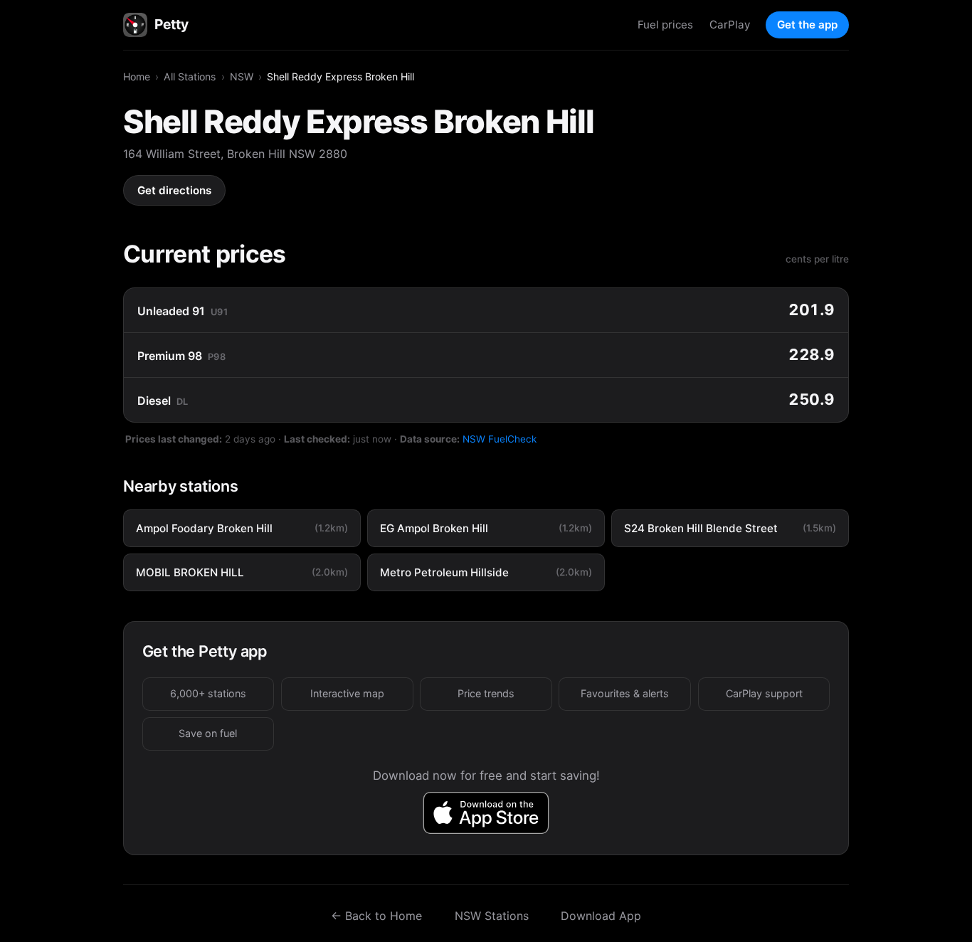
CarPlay (729, 24)
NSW (241, 76)
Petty (171, 24)
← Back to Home (376, 916)
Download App (601, 916)
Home (136, 76)
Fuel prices (665, 24)
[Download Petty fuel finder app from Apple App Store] (486, 813)
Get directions (174, 190)
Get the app (807, 24)
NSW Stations (492, 916)
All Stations (190, 76)
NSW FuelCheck (500, 439)
